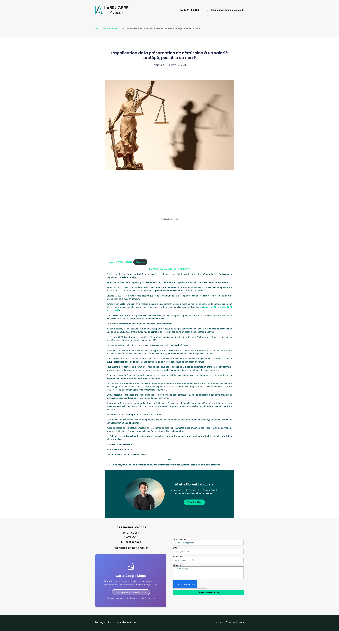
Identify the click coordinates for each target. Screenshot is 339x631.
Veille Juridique (109, 28)
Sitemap (219, 622)
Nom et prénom (180, 539)
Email (175, 548)
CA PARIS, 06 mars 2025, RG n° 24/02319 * (169, 269)
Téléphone (177, 557)
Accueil (96, 28)
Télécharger (140, 262)
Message (177, 565)
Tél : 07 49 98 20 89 (131, 542)
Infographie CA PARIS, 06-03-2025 (119, 262)
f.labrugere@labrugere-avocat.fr (131, 547)
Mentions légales (235, 622)
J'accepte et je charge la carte (131, 592)
